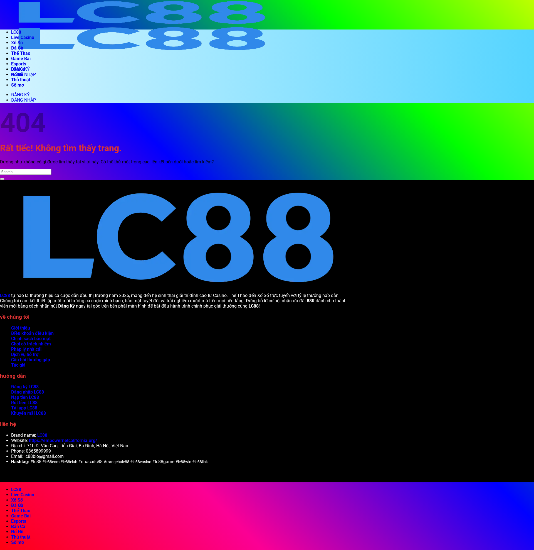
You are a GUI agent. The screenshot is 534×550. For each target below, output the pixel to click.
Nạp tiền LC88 (25, 397)
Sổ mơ (17, 85)
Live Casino (22, 37)
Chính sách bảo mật (31, 338)
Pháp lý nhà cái (26, 349)
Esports (18, 64)
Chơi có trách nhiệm (31, 344)
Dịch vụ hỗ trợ (24, 354)
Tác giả (18, 365)
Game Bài (21, 58)
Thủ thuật (20, 79)
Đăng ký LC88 (25, 386)
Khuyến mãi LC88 (28, 413)
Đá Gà (17, 48)
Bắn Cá (18, 69)
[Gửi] (2, 179)
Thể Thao (20, 53)
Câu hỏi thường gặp (30, 359)
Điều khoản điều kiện (32, 333)
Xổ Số (17, 42)
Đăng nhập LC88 (27, 392)
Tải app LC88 (24, 408)
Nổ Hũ (17, 74)
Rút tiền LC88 (24, 402)
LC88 (16, 32)
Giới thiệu (20, 328)
